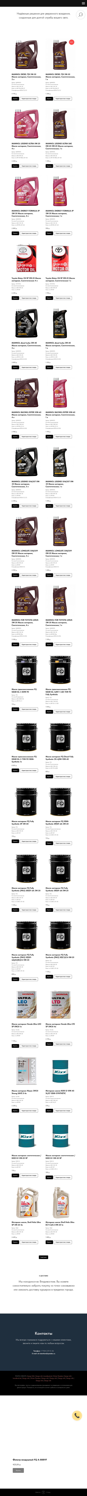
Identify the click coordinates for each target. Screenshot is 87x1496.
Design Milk (30, 1376)
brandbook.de (48, 1376)
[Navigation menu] (83, 3)
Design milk (39, 1376)
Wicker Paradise (58, 1376)
